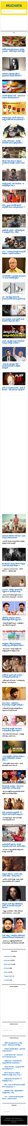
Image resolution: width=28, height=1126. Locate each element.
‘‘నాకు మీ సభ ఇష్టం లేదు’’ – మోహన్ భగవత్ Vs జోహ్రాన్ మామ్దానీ (11, 366)
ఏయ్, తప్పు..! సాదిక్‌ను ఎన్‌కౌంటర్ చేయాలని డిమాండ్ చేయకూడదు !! (13, 937)
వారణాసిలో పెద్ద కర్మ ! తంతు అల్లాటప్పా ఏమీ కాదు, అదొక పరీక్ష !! (14, 845)
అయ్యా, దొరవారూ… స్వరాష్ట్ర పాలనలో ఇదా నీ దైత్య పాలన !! (12, 142)
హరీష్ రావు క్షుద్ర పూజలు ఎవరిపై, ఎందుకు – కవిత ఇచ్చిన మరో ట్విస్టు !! (13, 51)
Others (6, 972)
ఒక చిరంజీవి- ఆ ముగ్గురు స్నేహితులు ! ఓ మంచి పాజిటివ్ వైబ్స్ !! (14, 277)
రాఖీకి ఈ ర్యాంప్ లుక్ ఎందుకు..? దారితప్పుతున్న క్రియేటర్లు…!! (12, 676)
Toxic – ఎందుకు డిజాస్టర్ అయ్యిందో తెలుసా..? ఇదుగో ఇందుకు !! (14, 253)
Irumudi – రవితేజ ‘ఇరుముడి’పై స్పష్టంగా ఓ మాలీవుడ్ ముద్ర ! (12, 591)
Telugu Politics (8, 976)
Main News (7, 960)
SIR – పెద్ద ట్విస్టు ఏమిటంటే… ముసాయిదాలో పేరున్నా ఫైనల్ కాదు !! (13, 299)
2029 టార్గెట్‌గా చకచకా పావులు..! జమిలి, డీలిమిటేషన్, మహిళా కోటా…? (13, 758)
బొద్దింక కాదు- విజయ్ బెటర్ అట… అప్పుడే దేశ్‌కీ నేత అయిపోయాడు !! (13, 119)
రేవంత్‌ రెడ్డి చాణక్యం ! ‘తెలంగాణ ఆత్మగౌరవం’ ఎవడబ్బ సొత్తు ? (13, 787)
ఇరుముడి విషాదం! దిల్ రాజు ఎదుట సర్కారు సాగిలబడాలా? (14, 537)
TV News (6, 980)
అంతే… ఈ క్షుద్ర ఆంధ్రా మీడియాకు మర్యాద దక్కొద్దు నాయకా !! (13, 342)
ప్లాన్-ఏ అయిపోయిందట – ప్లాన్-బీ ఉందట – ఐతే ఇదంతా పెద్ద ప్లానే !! (13, 389)
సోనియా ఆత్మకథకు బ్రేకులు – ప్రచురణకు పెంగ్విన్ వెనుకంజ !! (12, 75)
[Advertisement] (14, 23)
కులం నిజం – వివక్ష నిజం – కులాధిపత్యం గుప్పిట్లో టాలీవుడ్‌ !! (13, 704)
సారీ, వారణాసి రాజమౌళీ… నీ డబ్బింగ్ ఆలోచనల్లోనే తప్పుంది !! (12, 814)
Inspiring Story (8, 957)
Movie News (7, 964)
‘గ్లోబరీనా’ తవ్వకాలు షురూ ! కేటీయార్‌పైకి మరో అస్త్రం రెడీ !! (12, 619)
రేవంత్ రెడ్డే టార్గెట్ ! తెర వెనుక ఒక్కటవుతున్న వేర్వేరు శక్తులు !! (12, 730)
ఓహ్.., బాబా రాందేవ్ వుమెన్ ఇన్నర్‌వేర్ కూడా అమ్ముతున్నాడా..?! (13, 206)
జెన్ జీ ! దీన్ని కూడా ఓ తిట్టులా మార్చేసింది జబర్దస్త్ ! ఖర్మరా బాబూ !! (13, 163)
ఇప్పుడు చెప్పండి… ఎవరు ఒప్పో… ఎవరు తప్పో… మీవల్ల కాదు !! (12, 875)
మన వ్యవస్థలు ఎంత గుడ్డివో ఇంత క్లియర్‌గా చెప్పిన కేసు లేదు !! (13, 320)
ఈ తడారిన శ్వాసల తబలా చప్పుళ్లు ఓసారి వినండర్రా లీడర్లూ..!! (13, 565)
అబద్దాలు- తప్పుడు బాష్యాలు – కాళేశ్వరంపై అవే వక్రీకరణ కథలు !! (13, 645)
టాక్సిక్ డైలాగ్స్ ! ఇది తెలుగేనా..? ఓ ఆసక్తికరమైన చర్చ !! (13, 185)
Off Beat (6, 968)
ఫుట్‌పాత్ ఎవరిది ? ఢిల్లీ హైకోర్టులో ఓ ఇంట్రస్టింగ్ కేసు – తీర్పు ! (13, 231)
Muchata (14, 6)
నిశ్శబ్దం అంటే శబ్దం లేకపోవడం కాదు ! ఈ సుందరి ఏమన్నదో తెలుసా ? (12, 906)
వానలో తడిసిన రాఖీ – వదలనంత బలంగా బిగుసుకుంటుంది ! (13, 97)
